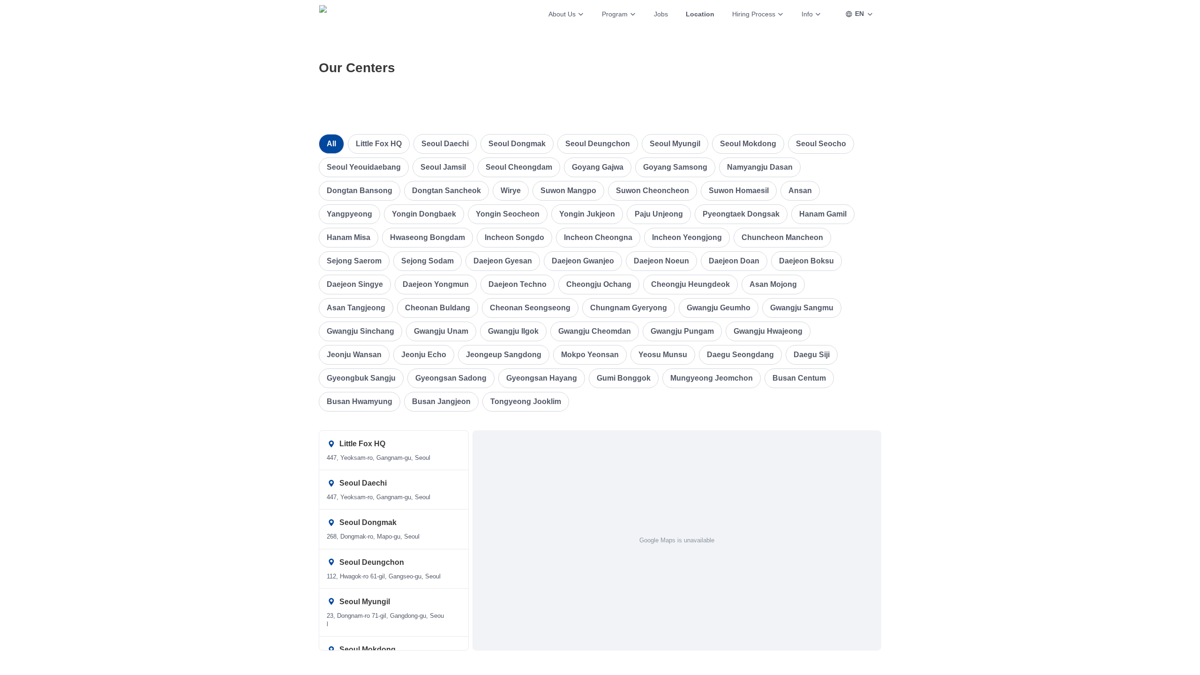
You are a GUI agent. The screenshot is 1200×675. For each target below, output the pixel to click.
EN (859, 13)
